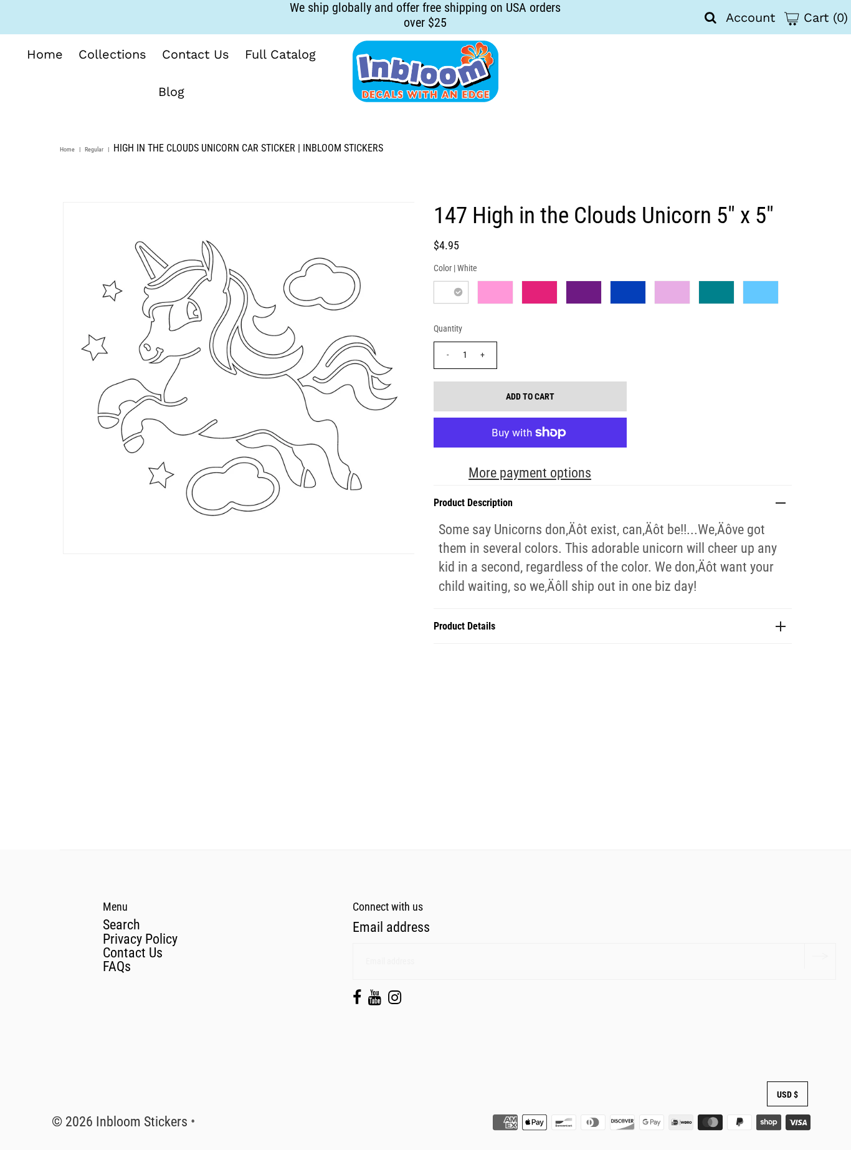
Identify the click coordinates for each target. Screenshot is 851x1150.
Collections (112, 54)
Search (121, 924)
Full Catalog (280, 54)
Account (750, 17)
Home (45, 54)
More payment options (529, 473)
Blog (171, 91)
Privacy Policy (140, 939)
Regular (94, 149)
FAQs (117, 966)
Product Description (473, 503)
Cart (823, 17)
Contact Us (195, 54)
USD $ (787, 1095)
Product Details (464, 626)
